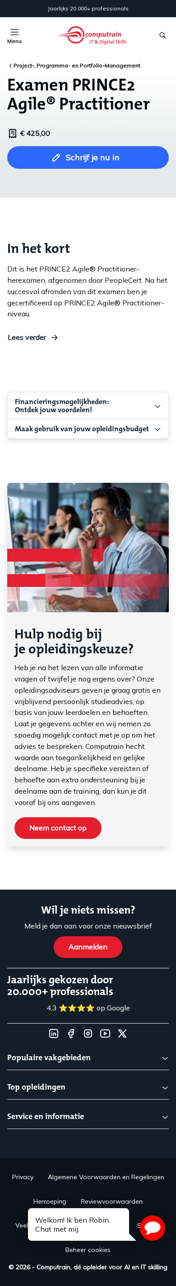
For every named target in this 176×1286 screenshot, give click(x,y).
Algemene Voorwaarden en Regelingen (106, 1177)
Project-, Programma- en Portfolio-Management (77, 65)
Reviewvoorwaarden (112, 1201)
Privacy (22, 1177)
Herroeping (49, 1201)
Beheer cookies (88, 1250)
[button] (152, 1228)
